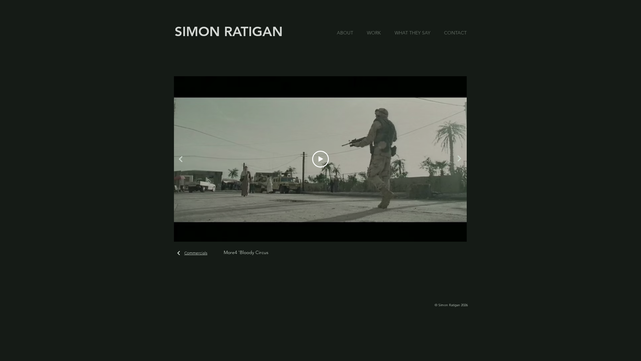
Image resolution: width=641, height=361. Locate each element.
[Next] (459, 158)
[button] (376, 32)
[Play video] (320, 159)
